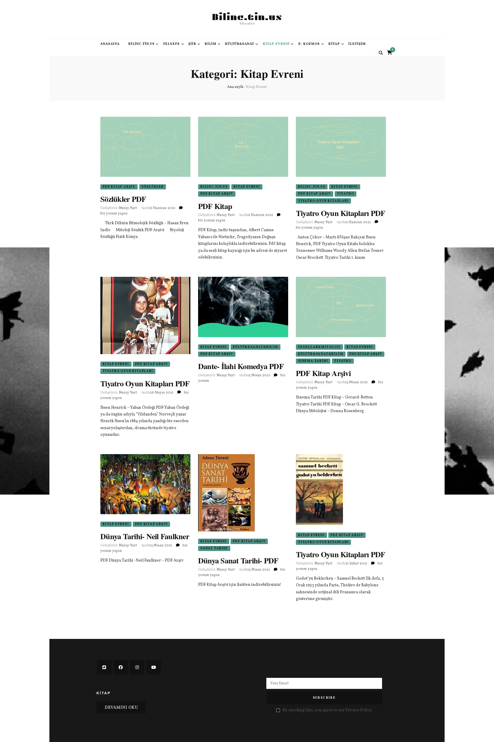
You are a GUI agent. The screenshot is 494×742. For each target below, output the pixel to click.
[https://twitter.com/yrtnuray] (104, 667)
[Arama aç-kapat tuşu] (381, 53)
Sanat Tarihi (214, 548)
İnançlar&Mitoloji (319, 347)
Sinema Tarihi (313, 361)
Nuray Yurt (128, 208)
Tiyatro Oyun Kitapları (323, 201)
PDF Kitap (215, 206)
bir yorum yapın (114, 213)
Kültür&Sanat (239, 44)
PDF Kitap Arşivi (323, 373)
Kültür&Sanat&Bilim (255, 347)
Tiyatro (345, 194)
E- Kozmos (309, 44)
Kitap (334, 44)
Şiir (192, 44)
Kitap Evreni (276, 44)
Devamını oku (121, 708)
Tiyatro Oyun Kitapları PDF (340, 213)
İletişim (357, 44)
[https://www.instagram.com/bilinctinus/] (137, 667)
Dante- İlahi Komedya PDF (241, 366)
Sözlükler (153, 187)
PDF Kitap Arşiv (119, 187)
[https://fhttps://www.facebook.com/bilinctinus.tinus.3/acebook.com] (120, 667)
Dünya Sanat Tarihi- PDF (238, 560)
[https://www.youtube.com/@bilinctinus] (153, 667)
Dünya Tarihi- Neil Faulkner (144, 536)
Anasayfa (110, 44)
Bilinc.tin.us (247, 17)
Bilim (210, 44)
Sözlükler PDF (123, 198)
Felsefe (171, 44)
